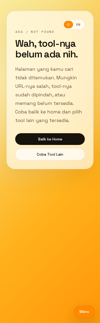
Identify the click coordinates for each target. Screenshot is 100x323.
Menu (84, 311)
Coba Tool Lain (50, 154)
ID (68, 24)
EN (78, 24)
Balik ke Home (50, 139)
